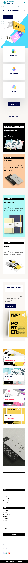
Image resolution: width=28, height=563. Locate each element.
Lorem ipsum (5, 492)
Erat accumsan (5, 486)
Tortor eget (5, 478)
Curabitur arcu (6, 484)
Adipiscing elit (6, 474)
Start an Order (11, 306)
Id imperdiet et (6, 514)
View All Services (14, 104)
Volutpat (4, 482)
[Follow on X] (6, 553)
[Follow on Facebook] (4, 553)
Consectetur (5, 496)
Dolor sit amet (6, 494)
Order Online (8, 17)
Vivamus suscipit (6, 476)
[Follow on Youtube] (9, 553)
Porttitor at (5, 516)
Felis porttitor (6, 480)
